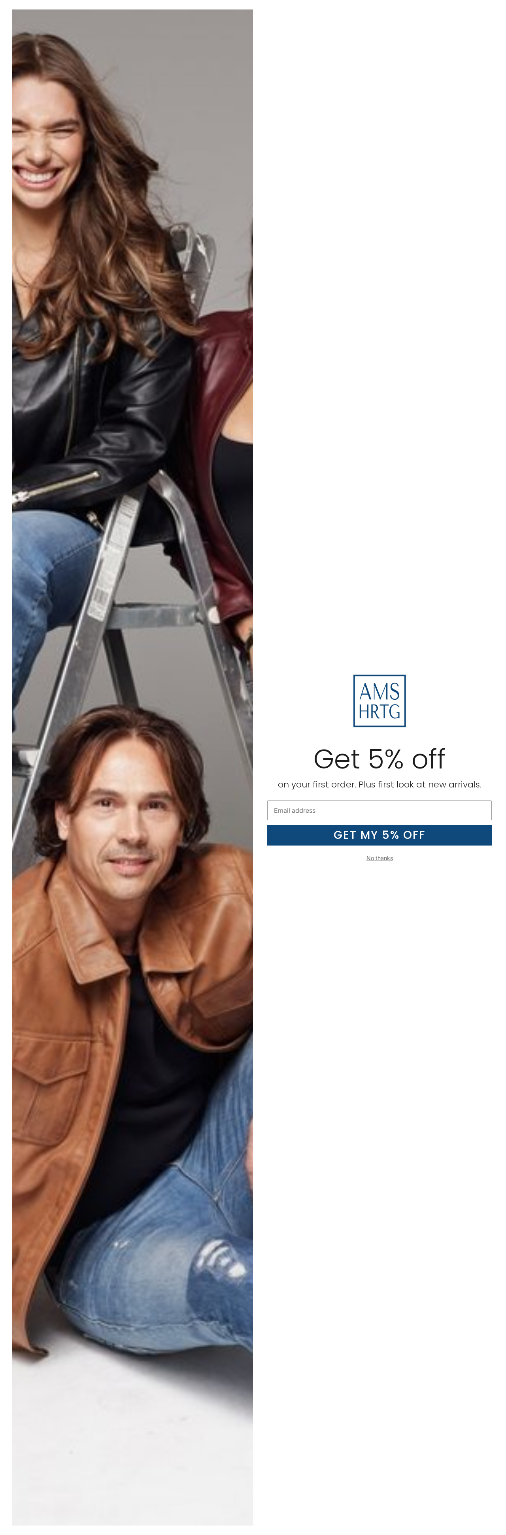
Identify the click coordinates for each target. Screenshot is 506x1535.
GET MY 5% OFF (379, 835)
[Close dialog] (497, 9)
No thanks (379, 858)
